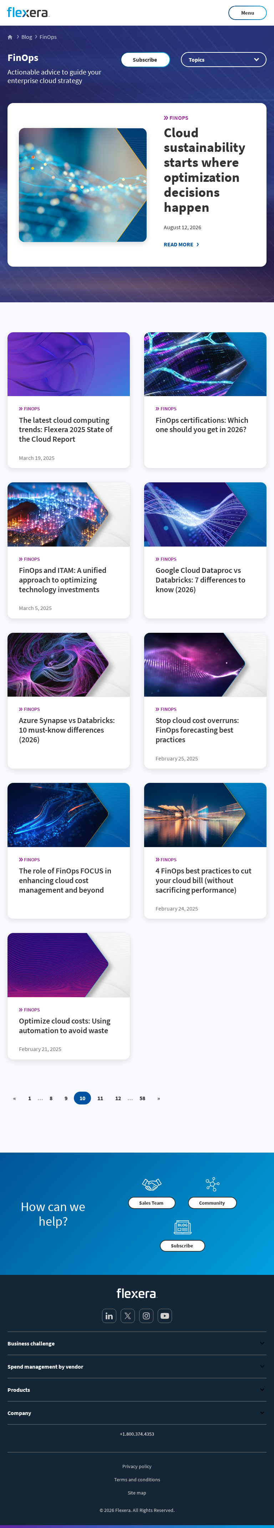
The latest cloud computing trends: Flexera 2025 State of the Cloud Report (65, 429)
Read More (178, 244)
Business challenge (31, 1343)
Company (19, 1412)
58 (142, 1098)
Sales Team (151, 1202)
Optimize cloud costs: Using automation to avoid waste (64, 1025)
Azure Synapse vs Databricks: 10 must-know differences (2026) (67, 730)
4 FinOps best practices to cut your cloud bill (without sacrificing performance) (204, 880)
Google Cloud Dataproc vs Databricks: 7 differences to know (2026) (200, 579)
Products (18, 1389)
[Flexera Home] (10, 36)
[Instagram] (146, 1316)
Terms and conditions (137, 1479)
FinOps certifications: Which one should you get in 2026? (202, 425)
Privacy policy (137, 1466)
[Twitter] (128, 1316)
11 (100, 1098)
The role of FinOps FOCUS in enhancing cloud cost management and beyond (65, 880)
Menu (247, 12)
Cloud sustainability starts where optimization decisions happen (204, 169)
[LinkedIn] (109, 1316)
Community (212, 1202)
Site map (137, 1492)
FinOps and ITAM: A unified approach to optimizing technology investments (62, 579)
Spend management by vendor (45, 1366)
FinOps (22, 57)
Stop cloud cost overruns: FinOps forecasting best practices (197, 730)
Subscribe (145, 59)
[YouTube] (165, 1316)
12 (118, 1098)
